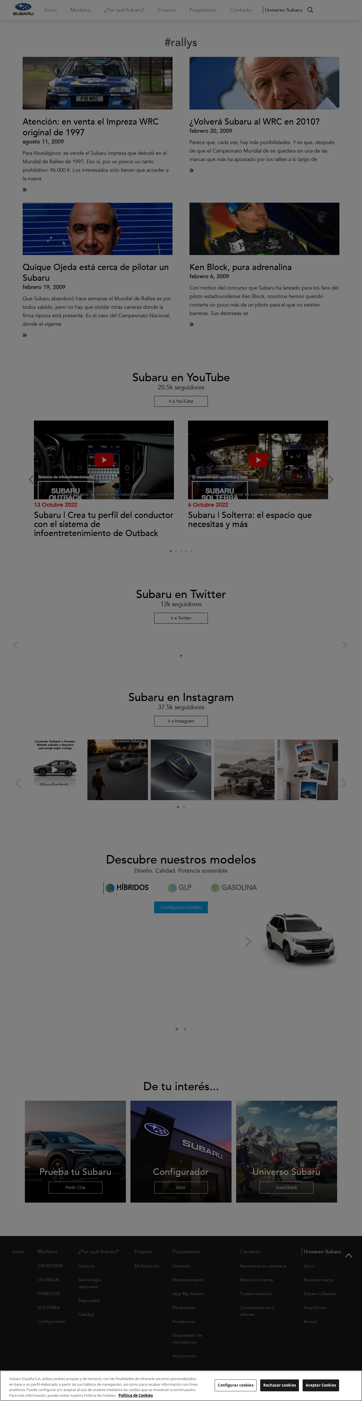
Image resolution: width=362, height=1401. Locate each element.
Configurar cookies (235, 1385)
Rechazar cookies (279, 1385)
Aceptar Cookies (321, 1385)
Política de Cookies (135, 1395)
